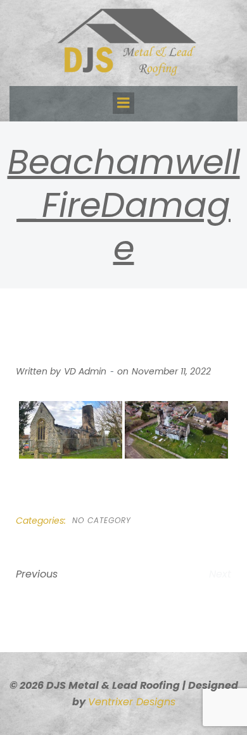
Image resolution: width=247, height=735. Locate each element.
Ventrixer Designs (131, 702)
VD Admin (85, 371)
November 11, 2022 (171, 371)
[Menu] (123, 103)
